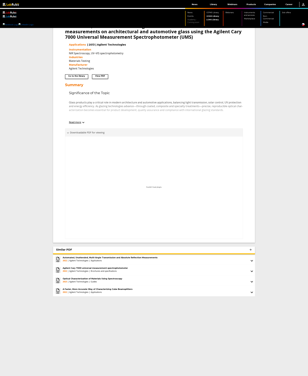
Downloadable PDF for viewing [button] (87, 132)
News (194, 4)
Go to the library (76, 76)
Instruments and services (249, 13)
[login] (303, 4)
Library (213, 4)
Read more (75, 122)
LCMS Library (212, 20)
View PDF (100, 76)
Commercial (268, 12)
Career (289, 4)
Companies (270, 4)
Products (251, 4)
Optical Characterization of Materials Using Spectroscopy (92, 279)
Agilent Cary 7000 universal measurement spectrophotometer (95, 268)
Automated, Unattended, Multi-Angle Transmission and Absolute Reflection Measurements (110, 257)
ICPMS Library (212, 12)
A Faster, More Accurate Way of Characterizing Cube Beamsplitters (97, 289)
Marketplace (249, 19)
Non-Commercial (268, 17)
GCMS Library (212, 16)
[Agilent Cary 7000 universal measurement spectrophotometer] (58, 270)
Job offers (286, 12)
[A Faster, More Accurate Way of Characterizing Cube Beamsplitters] (58, 291)
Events (190, 16)
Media (265, 22)
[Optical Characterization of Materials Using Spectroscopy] (58, 280)
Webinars (232, 4)
